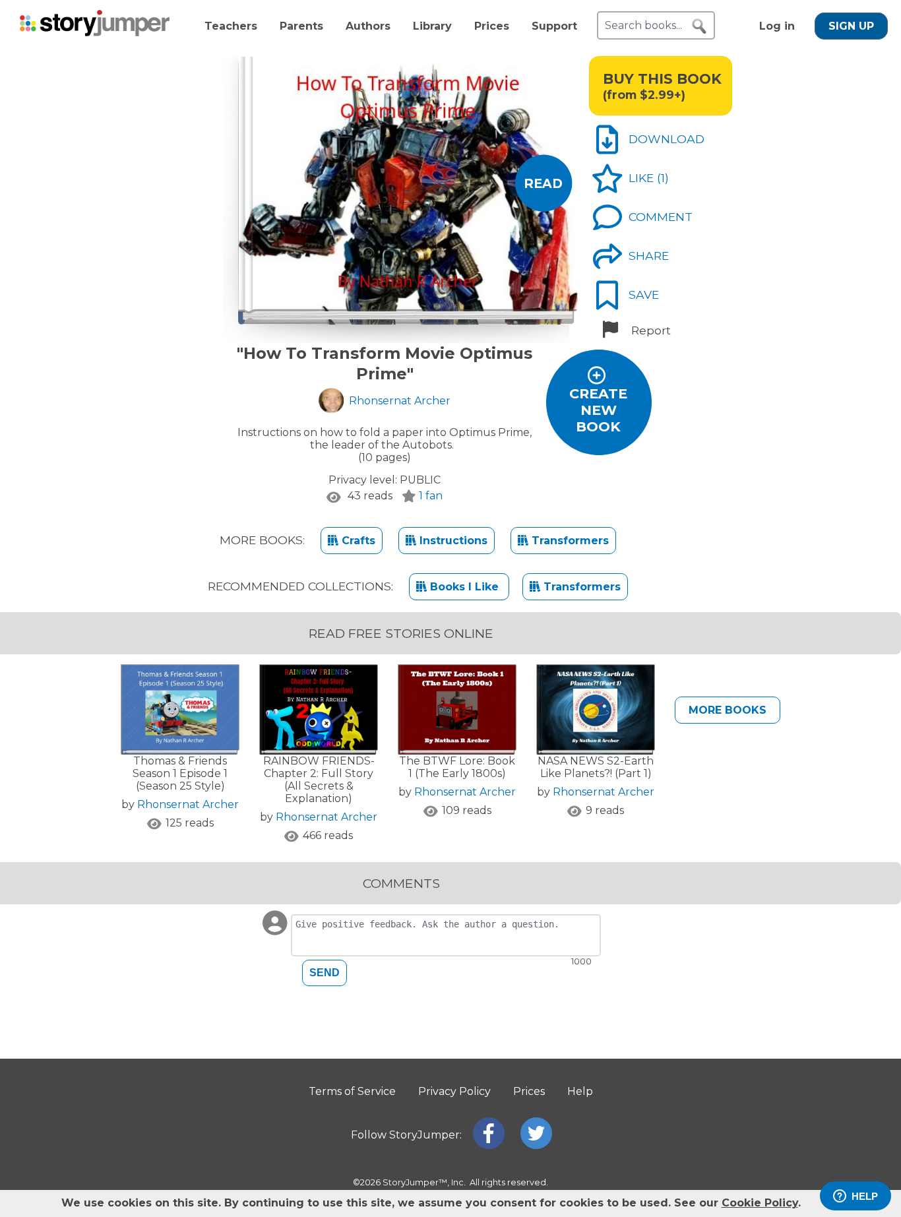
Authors (368, 26)
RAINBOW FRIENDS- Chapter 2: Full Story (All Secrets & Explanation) (319, 780)
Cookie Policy (760, 1203)
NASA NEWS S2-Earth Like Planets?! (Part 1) (596, 767)
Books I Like (464, 586)
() (663, 178)
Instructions (451, 540)
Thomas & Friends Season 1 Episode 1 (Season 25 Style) (180, 773)
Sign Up (851, 26)
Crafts (356, 540)
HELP (865, 1196)
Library (432, 26)
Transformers (568, 540)
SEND (324, 972)
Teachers (230, 26)
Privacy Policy (454, 1091)
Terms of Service (352, 1091)
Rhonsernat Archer (188, 804)
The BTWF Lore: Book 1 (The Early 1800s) (457, 767)
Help (580, 1091)
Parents (301, 26)
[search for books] (699, 26)
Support (554, 26)
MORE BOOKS (727, 710)
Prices (491, 26)
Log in (777, 26)
